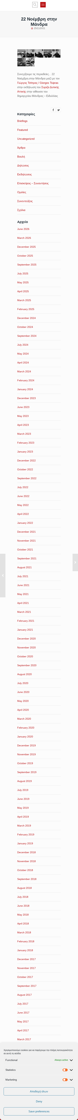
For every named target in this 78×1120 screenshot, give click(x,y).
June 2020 (23, 692)
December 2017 (26, 959)
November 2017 (26, 968)
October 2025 (25, 255)
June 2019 (23, 798)
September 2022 (26, 478)
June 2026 (23, 229)
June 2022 (23, 496)
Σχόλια (21, 210)
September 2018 (26, 879)
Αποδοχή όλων (39, 1091)
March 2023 (24, 433)
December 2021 (26, 531)
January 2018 (25, 950)
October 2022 (25, 469)
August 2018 (24, 887)
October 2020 (25, 656)
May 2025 (23, 282)
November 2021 (26, 540)
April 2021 (23, 603)
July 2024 (22, 344)
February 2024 (25, 380)
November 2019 (26, 754)
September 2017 (26, 985)
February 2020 (25, 727)
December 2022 (26, 460)
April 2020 (23, 709)
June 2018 (23, 905)
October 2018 (25, 870)
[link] (37, 82)
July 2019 (22, 790)
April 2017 (23, 1030)
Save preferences (39, 1111)
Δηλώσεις (23, 165)
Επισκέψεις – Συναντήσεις (33, 183)
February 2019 (25, 834)
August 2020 (24, 674)
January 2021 (25, 629)
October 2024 (25, 326)
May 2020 (23, 700)
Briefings (22, 120)
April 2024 (23, 362)
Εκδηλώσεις (24, 174)
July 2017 (22, 1003)
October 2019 (25, 763)
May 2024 (23, 353)
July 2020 (22, 683)
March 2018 (24, 932)
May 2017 (23, 1021)
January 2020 (25, 736)
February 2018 (25, 941)
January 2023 (25, 451)
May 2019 (23, 807)
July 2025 (22, 273)
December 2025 (26, 246)
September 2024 (26, 335)
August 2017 (24, 994)
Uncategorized (25, 138)
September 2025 (26, 264)
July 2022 (22, 487)
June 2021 (23, 585)
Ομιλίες (21, 192)
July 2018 (22, 896)
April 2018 (23, 923)
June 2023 (23, 407)
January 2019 (25, 843)
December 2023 (26, 398)
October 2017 (25, 977)
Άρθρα (21, 147)
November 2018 (26, 861)
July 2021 (22, 576)
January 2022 (25, 522)
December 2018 (26, 852)
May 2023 (23, 416)
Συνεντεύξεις (25, 201)
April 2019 (23, 816)
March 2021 (24, 611)
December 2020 (26, 638)
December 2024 (26, 318)
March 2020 (24, 718)
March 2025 (24, 300)
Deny (39, 1101)
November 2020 (26, 647)
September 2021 (26, 558)
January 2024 (25, 389)
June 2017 (23, 1012)
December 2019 (26, 745)
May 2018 (23, 914)
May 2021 (23, 594)
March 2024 (24, 371)
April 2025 (23, 291)
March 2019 (24, 825)
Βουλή (21, 156)
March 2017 (24, 1039)
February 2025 (25, 309)
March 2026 (24, 237)
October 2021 (25, 549)
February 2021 (25, 620)
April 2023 (23, 424)
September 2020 (26, 665)
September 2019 (26, 772)
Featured (22, 129)
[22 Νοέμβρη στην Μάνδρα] (53, 110)
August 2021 (24, 567)
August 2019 (24, 781)
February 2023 (25, 442)
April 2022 (23, 513)
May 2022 (23, 505)
